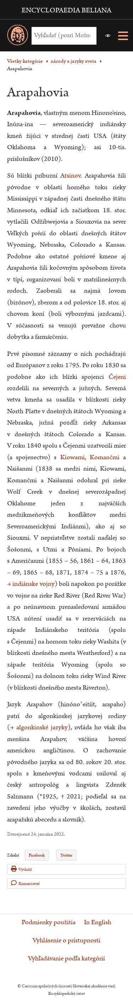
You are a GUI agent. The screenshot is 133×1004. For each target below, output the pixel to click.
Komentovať (29, 884)
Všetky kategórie (25, 61)
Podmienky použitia (49, 922)
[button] (108, 35)
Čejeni (117, 377)
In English (97, 922)
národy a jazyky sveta (73, 61)
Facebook (37, 855)
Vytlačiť (25, 869)
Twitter (66, 855)
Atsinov (70, 175)
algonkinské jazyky (42, 727)
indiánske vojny (33, 584)
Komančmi (105, 457)
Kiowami (72, 457)
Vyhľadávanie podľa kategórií (66, 958)
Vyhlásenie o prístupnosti (66, 940)
